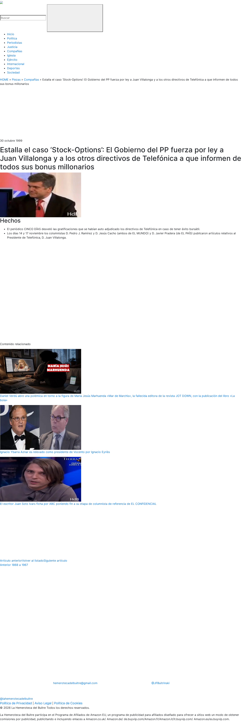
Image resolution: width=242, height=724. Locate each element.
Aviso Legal (43, 703)
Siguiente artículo (55, 560)
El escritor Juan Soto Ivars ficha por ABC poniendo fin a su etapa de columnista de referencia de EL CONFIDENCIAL (78, 504)
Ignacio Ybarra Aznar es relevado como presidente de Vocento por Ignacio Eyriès (55, 452)
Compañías (14, 51)
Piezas (16, 79)
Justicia (12, 47)
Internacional (15, 64)
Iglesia (11, 55)
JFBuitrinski (160, 683)
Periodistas (14, 42)
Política (12, 38)
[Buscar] (75, 18)
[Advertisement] (106, 113)
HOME (4, 79)
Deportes (13, 68)
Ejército (12, 59)
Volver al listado (33, 560)
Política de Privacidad (16, 703)
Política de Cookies (68, 703)
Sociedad (13, 72)
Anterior (14, 565)
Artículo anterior (11, 560)
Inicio (10, 34)
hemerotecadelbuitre (75, 683)
